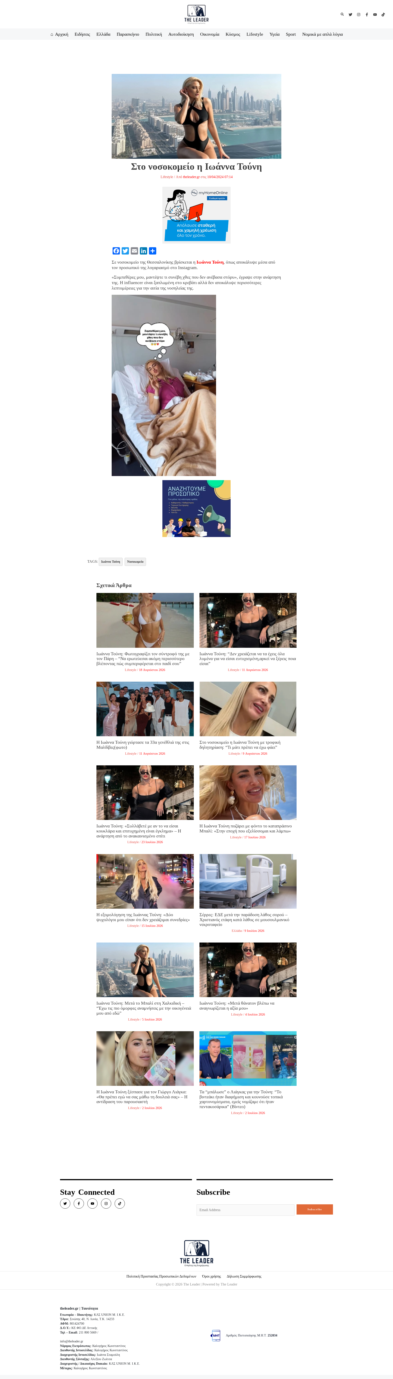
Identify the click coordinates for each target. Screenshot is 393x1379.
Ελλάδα (237, 931)
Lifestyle (167, 177)
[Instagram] (358, 14)
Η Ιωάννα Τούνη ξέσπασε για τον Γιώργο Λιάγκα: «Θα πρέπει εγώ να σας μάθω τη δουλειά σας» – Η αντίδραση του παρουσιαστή (141, 1096)
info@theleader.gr (71, 1341)
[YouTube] (375, 14)
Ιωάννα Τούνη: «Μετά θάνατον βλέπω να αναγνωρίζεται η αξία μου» (236, 1006)
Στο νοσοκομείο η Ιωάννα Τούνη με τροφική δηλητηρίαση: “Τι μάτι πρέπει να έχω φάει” (239, 745)
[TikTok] (383, 14)
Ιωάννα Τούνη (110, 561)
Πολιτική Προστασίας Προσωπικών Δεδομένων (161, 1276)
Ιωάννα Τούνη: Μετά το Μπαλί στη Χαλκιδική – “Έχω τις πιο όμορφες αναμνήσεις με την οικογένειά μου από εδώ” (143, 1008)
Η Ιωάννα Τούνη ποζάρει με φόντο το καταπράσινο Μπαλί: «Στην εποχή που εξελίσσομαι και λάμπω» (245, 828)
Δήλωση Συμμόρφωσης (244, 1276)
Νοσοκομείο (135, 561)
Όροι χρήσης (211, 1276)
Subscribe (314, 1209)
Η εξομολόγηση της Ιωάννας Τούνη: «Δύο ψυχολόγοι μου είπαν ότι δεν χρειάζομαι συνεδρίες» (143, 917)
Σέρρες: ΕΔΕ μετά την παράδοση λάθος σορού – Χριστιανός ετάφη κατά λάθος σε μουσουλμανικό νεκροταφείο (244, 919)
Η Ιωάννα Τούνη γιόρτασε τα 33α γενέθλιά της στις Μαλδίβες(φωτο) (142, 745)
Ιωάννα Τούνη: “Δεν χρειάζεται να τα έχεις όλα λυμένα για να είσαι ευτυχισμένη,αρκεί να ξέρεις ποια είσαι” (247, 658)
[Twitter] (350, 14)
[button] (342, 14)
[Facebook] (367, 14)
